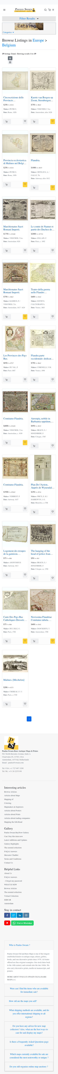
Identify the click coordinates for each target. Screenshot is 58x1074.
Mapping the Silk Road (13, 822)
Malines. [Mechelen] (13, 679)
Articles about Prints (12, 814)
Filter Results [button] (28, 18)
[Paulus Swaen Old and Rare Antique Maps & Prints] (24, 10)
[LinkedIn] (20, 915)
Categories (8, 32)
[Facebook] (7, 915)
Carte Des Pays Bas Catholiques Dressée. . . (15, 618)
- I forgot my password (13, 881)
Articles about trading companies (17, 818)
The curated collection (13, 847)
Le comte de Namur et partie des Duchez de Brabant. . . (42, 229)
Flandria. (35, 160)
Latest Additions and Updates (15, 840)
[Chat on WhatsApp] (22, 922)
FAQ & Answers (10, 851)
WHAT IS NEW (10, 884)
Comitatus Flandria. (13, 418)
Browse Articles (10, 792)
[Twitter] (13, 915)
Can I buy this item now (13, 836)
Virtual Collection (11, 896)
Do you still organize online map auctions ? (29, 1066)
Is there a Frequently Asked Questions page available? (29, 1043)
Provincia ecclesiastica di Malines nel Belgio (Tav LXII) (14, 163)
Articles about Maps (12, 795)
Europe (38, 40)
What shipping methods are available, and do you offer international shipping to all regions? (29, 1013)
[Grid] (10, 58)
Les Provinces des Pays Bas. (15, 357)
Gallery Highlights (11, 844)
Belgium (9, 45)
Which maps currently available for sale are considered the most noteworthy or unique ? (29, 1056)
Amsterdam (8, 903)
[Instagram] (26, 915)
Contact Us (8, 862)
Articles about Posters (12, 810)
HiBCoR (7, 900)
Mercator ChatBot (11, 855)
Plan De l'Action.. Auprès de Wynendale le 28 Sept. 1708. (42, 487)
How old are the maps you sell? (23, 1000)
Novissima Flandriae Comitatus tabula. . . (41, 618)
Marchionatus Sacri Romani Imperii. (13, 228)
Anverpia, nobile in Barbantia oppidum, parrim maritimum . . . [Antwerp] (42, 423)
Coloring (7, 803)
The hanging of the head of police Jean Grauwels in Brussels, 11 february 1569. (42, 555)
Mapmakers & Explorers (13, 807)
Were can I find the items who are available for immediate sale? (29, 990)
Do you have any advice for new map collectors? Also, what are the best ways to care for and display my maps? (29, 1029)
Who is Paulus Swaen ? (19, 944)
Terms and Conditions (12, 859)
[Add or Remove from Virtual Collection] (25, 121)
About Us (8, 873)
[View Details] (7, 121)
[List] (10, 62)
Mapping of (8, 799)
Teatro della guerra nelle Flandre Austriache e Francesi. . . (42, 294)
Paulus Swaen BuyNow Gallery (16, 832)
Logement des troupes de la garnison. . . (14, 552)
